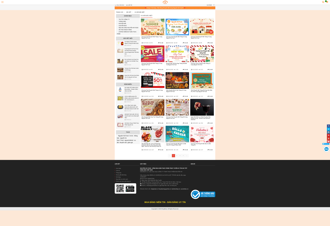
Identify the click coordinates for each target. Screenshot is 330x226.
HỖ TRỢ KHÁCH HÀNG (125, 29)
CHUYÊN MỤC (123, 25)
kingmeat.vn (154, 189)
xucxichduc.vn (184, 189)
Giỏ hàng (118, 177)
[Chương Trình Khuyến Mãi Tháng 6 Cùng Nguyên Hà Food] (177, 27)
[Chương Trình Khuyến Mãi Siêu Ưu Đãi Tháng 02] (202, 134)
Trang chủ (119, 12)
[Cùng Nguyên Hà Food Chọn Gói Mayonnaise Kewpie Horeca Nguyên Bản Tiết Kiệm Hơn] (120, 49)
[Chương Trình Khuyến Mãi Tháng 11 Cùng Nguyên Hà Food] (152, 80)
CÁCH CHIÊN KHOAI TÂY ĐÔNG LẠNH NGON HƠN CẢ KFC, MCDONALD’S (132, 98)
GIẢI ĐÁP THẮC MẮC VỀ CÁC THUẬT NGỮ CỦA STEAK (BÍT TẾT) (132, 116)
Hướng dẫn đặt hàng (121, 175)
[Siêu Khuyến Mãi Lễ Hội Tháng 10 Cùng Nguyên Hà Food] (177, 80)
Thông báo (118, 172)
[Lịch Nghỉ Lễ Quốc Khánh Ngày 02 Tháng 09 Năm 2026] (120, 42)
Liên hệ (130, 5)
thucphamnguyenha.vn (164, 189)
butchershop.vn (176, 189)
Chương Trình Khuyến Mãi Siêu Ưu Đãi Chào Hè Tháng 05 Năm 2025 (176, 144)
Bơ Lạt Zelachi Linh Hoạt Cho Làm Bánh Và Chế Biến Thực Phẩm (131, 61)
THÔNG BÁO (122, 21)
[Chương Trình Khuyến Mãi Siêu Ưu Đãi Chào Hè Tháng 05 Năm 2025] (177, 134)
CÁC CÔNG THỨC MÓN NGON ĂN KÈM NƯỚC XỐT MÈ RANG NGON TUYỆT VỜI (131, 107)
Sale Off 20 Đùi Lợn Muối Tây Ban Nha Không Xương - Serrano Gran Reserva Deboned (200, 118)
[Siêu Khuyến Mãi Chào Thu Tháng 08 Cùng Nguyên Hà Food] (152, 107)
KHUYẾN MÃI (122, 23)
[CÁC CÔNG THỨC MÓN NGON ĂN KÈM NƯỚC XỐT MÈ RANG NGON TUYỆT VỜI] (120, 106)
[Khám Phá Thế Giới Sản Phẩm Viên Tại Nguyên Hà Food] (120, 76)
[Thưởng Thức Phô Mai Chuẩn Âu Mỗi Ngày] (120, 68)
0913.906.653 (120, 5)
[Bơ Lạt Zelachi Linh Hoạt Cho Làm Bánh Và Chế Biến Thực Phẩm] (120, 60)
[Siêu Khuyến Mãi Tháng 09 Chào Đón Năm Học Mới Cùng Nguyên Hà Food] (202, 80)
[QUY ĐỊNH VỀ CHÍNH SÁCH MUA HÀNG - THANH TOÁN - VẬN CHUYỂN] (120, 88)
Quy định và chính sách (122, 179)
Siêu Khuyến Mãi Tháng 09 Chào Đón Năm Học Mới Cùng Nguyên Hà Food (201, 91)
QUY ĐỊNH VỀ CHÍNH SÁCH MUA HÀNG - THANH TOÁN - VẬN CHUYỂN (131, 89)
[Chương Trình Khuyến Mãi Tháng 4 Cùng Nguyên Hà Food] (152, 53)
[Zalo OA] (326, 147)
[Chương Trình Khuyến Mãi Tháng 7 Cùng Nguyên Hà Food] (152, 27)
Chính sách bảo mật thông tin (123, 181)
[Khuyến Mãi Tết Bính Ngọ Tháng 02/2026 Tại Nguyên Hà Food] (177, 53)
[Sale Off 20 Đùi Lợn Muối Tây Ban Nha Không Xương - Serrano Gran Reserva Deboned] (202, 107)
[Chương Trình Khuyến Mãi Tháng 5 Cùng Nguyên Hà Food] (202, 27)
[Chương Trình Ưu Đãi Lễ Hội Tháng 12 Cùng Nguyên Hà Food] (202, 53)
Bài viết (128, 12)
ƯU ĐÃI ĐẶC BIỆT (140, 12)
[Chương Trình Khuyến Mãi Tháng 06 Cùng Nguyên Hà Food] (177, 107)
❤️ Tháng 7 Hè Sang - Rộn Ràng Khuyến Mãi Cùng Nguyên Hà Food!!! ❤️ (165, 8)
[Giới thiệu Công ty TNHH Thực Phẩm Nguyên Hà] (120, 123)
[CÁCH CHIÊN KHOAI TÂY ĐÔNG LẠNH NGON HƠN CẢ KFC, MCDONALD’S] (120, 97)
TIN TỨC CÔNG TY (124, 19)
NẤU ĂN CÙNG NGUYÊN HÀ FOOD (128, 27)
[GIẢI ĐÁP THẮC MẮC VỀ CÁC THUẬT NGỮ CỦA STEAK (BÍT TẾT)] (120, 114)
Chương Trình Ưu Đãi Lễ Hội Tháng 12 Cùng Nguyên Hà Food (200, 64)
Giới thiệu (118, 168)
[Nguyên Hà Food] (165, 2)
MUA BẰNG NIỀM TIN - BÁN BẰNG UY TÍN (165, 202)
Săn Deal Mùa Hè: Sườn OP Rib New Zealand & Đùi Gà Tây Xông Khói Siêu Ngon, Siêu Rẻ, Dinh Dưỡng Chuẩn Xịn (151, 145)
